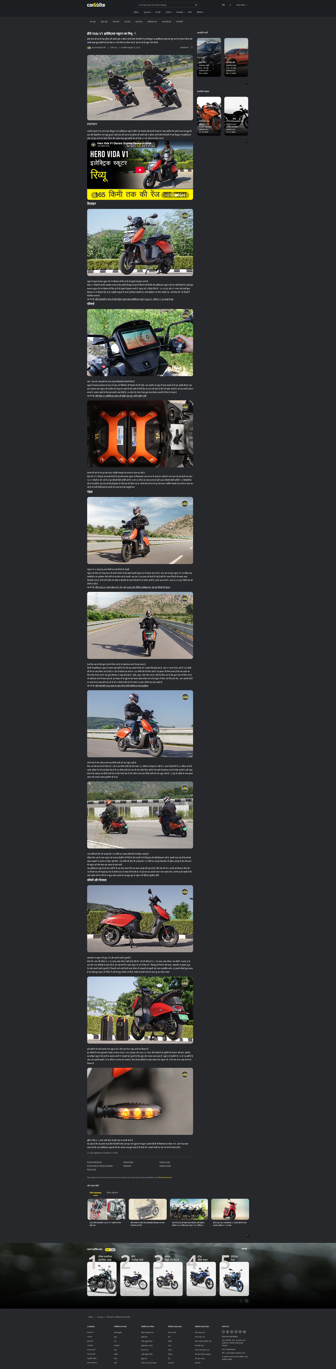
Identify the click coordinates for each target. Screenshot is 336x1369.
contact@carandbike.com (235, 1353)
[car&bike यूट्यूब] (223, 1332)
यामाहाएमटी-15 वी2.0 (171, 1258)
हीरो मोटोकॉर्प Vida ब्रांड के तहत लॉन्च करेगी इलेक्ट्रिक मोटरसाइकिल (121, 686)
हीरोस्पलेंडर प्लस (137, 1258)
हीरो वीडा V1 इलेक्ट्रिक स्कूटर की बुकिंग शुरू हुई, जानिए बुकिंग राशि (120, 396)
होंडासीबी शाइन (203, 1258)
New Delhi (241, 5)
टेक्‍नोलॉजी (179, 22)
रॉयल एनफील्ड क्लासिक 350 (105, 1258)
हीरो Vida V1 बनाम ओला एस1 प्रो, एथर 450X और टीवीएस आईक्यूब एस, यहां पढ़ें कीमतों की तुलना (132, 587)
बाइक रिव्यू (138, 22)
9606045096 (230, 1349)
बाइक (107, 1250)
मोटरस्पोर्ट (116, 22)
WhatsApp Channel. (165, 1177)
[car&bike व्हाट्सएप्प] (244, 1332)
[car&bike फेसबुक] (236, 1332)
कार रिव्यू (127, 22)
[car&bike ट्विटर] (227, 1332)
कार (113, 1250)
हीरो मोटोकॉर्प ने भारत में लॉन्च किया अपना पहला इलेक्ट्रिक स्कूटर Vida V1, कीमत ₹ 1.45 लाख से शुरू (134, 299)
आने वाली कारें (166, 22)
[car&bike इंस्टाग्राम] (231, 1332)
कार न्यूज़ (93, 22)
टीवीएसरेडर (234, 1258)
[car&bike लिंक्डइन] (240, 1332)
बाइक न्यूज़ (104, 22)
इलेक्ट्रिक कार (152, 22)
